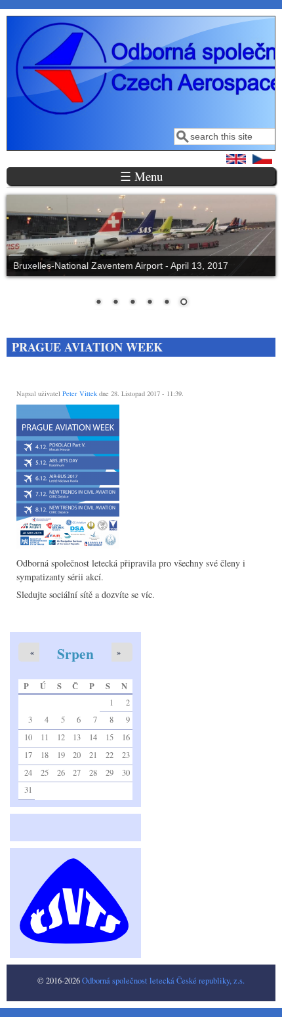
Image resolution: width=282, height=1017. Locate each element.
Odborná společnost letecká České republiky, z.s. (163, 980)
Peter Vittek (79, 393)
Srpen (75, 653)
